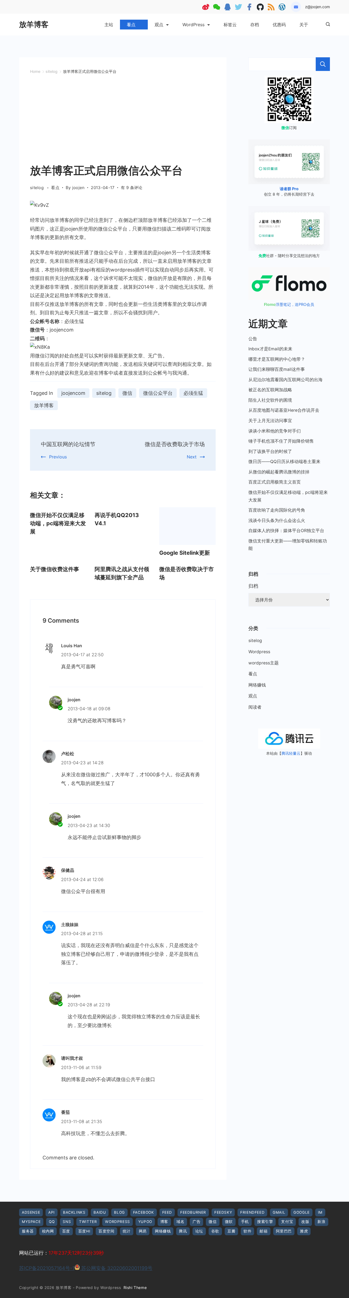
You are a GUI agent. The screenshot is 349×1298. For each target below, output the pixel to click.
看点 (131, 24)
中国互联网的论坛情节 (68, 444)
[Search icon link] (326, 25)
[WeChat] (216, 7)
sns (67, 1221)
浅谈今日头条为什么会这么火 (276, 520)
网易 (143, 1231)
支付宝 (287, 1221)
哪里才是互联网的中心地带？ (276, 359)
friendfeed (252, 1212)
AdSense (31, 1212)
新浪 (321, 1221)
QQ (52, 1221)
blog (119, 1212)
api (51, 1212)
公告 (252, 338)
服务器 (28, 1231)
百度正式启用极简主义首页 (274, 482)
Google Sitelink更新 (184, 553)
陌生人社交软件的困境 (270, 400)
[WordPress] (282, 7)
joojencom (73, 393)
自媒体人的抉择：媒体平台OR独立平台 (286, 530)
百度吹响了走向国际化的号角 (276, 510)
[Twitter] (238, 7)
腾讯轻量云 (290, 753)
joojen (74, 699)
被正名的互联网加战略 (270, 389)
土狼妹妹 (70, 924)
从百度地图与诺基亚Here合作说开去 (283, 410)
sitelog (37, 187)
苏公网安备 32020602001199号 (116, 1268)
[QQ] (227, 7)
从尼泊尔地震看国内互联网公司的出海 (285, 379)
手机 (245, 1221)
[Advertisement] (123, 121)
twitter (88, 1221)
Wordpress (259, 651)
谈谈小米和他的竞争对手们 (274, 431)
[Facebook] (249, 7)
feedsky (223, 1212)
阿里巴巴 (284, 1231)
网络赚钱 (257, 685)
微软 (229, 1221)
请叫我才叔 (72, 1058)
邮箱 (263, 1231)
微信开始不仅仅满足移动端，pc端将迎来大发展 (58, 523)
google (301, 1212)
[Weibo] (205, 7)
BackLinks (74, 1212)
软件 (247, 1231)
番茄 (65, 1112)
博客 (164, 1221)
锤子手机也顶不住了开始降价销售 (281, 441)
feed (167, 1212)
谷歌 (215, 1231)
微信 (127, 393)
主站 (108, 24)
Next (192, 456)
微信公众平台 (158, 393)
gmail (279, 1212)
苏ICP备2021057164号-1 (46, 1268)
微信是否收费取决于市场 (175, 444)
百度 (66, 1231)
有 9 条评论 (131, 188)
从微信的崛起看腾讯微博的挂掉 (278, 472)
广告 (196, 1221)
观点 (159, 24)
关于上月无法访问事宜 (270, 420)
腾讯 (183, 1231)
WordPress (193, 24)
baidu (100, 1212)
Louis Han (71, 645)
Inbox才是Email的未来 (270, 348)
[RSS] (271, 7)
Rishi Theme (135, 1287)
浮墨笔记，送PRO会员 (289, 304)
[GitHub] (260, 7)
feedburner (193, 1212)
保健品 (67, 870)
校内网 (48, 1231)
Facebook (143, 1212)
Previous (58, 456)
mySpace (31, 1221)
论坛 (199, 1231)
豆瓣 (231, 1231)
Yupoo (145, 1221)
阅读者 (254, 707)
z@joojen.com (317, 6)
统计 (127, 1231)
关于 (303, 24)
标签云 (230, 24)
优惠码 (279, 24)
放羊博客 (34, 24)
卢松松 (67, 753)
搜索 (323, 64)
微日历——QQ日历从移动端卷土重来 (284, 461)
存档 (254, 24)
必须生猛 (193, 393)
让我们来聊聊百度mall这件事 (276, 369)
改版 (305, 1221)
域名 (180, 1221)
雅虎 (304, 1231)
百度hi (84, 1231)
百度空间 (106, 1231)
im (320, 1212)
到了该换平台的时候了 (270, 451)
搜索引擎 (265, 1221)
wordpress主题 (263, 663)
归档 (253, 586)
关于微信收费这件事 (54, 569)
